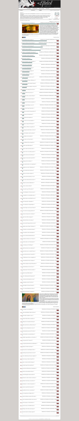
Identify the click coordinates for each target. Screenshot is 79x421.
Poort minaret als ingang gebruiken (28, 210)
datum (57, 21)
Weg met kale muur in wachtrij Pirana (28, 251)
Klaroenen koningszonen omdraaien (28, 213)
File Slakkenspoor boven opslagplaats (28, 257)
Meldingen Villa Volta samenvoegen (28, 408)
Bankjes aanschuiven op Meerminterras (28, 324)
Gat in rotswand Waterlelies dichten (28, 288)
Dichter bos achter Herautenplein (27, 70)
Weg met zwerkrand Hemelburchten (28, 235)
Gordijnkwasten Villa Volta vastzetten (28, 269)
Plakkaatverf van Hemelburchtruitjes (28, 321)
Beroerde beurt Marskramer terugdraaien (29, 368)
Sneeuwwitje (26, 305)
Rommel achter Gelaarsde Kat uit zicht (28, 223)
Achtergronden (34, 8)
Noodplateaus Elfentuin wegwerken (28, 126)
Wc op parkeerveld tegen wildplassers (28, 80)
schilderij (29, 305)
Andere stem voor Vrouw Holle (27, 139)
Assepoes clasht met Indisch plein (27, 148)
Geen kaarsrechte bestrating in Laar (28, 176)
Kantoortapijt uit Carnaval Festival (27, 285)
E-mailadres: (21, 10)
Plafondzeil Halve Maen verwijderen (28, 318)
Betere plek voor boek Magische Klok (28, 349)
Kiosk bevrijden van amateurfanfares (28, 334)
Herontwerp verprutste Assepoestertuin (28, 111)
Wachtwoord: (33, 10)
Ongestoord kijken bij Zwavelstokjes (28, 42)
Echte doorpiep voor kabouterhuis (27, 402)
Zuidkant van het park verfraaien (27, 173)
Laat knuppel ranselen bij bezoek (27, 55)
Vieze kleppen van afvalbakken (27, 309)
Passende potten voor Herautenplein (28, 241)
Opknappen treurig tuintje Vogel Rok (28, 157)
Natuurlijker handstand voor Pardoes (28, 238)
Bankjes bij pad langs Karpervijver (27, 108)
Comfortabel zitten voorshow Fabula (28, 95)
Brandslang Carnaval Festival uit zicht (28, 352)
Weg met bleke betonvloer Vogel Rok (28, 254)
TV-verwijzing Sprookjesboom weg (28, 279)
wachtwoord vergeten (56, 10)
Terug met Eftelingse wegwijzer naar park (29, 86)
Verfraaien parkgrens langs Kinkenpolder (29, 263)
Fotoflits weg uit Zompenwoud (27, 114)
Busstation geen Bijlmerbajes (27, 145)
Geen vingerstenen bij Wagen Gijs (27, 393)
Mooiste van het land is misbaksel (27, 291)
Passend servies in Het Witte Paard (28, 405)
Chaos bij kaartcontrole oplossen (27, 170)
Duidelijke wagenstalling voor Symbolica (29, 337)
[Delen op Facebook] (25, 37)
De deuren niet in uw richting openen (28, 151)
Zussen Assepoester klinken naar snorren (29, 399)
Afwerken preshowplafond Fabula (27, 371)
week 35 (56, 15)
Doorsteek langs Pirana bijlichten (27, 365)
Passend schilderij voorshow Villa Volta (28, 396)
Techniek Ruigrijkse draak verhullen (28, 374)
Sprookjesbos (23, 305)
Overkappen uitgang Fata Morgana (27, 123)
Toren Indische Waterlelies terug (27, 67)
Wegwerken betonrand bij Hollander (28, 154)
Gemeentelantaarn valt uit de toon (27, 266)
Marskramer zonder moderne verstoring (28, 377)
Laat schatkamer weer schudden (27, 39)
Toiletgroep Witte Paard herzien (27, 92)
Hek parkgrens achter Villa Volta (27, 282)
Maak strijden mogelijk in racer (27, 315)
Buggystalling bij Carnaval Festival (28, 98)
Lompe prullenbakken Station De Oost (28, 312)
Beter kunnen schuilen (26, 58)
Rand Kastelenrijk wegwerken (27, 117)
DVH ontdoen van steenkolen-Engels (28, 229)
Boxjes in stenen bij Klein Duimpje (28, 362)
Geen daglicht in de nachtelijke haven (28, 195)
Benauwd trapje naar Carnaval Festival (28, 207)
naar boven (57, 415)
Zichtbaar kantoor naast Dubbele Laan (28, 198)
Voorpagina (29, 8)
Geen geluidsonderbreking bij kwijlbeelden (29, 343)
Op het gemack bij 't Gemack (27, 340)
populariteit (54, 21)
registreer (51, 10)
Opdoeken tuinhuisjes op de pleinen (28, 380)
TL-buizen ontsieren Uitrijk (26, 185)
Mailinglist (47, 8)
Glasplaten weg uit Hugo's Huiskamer (28, 226)
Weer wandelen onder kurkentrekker (28, 232)
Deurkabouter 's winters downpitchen (28, 383)
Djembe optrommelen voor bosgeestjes (28, 164)
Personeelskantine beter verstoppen (28, 260)
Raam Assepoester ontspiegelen (27, 201)
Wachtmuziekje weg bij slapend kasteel (28, 83)
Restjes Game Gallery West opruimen (28, 179)
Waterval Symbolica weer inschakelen (28, 61)
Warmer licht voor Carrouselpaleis (27, 120)
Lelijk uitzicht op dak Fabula (26, 64)
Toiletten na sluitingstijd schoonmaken (28, 52)
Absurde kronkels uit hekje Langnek (28, 411)
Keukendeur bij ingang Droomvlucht (28, 89)
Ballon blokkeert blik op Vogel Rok (28, 142)
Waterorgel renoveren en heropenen (28, 22)
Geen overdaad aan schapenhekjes (28, 204)
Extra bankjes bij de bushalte (27, 136)
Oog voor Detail (41, 8)
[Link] (22, 37)
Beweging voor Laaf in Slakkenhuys (28, 167)
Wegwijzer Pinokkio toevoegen (27, 346)
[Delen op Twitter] (23, 37)
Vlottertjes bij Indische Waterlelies (27, 182)
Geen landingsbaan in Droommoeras (28, 192)
